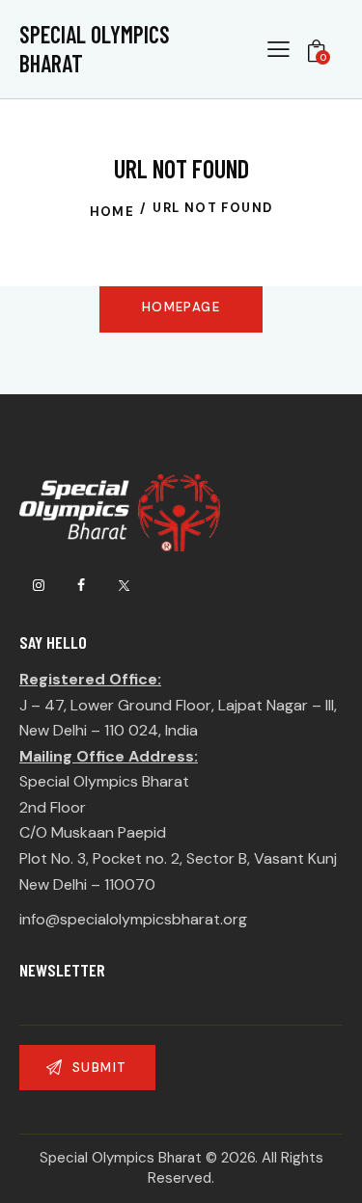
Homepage (181, 307)
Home (112, 211)
